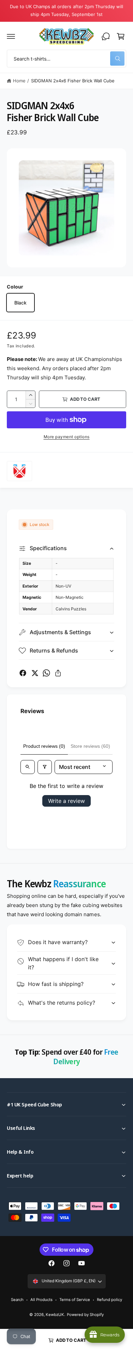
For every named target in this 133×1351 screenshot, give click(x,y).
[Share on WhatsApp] (46, 673)
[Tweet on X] (35, 673)
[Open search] (27, 767)
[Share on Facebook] (23, 673)
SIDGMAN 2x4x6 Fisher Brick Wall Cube (73, 80)
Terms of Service (74, 1299)
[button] (10, 36)
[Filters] (45, 767)
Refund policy (109, 1299)
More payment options (67, 436)
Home (19, 80)
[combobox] (66, 58)
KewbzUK (55, 1314)
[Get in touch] (105, 36)
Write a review (66, 800)
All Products (41, 1299)
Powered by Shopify (85, 1314)
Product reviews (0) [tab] (44, 746)
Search (17, 1299)
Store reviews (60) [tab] (90, 746)
